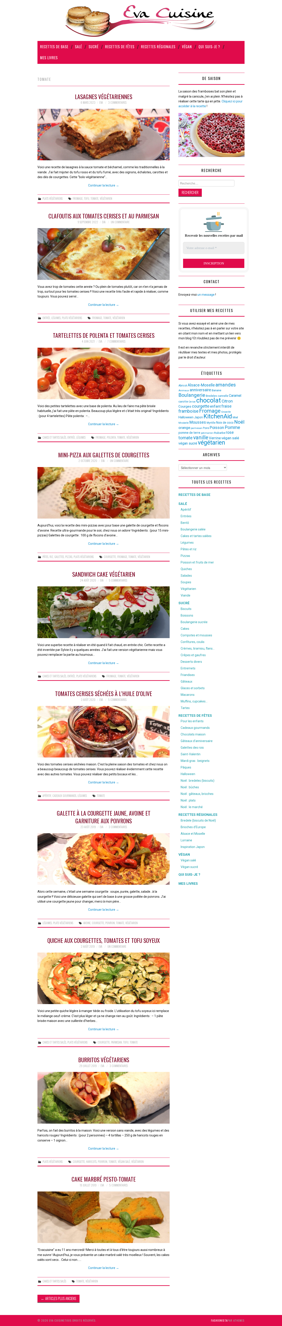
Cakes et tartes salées (196, 536)
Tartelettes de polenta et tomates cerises (103, 335)
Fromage (78, 198)
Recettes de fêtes (119, 46)
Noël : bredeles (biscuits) (197, 780)
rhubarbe (219, 432)
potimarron (207, 433)
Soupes (186, 582)
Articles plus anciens (58, 1298)
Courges (184, 406)
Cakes (185, 628)
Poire (206, 428)
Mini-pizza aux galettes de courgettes (103, 455)
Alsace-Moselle (201, 385)
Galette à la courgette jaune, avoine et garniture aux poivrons (103, 817)
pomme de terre (189, 432)
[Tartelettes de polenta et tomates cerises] (103, 373)
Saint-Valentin (190, 754)
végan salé (124, 1162)
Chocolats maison (193, 734)
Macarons (188, 694)
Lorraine (186, 840)
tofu (86, 198)
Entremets (188, 668)
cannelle (223, 395)
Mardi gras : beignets (195, 761)
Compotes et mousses (196, 635)
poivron (110, 923)
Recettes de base (54, 46)
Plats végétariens (53, 198)
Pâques (186, 767)
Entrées (186, 516)
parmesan (116, 1042)
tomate (94, 198)
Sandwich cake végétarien (103, 574)
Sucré (93, 46)
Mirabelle (183, 422)
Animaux (183, 390)
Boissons (187, 615)
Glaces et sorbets (193, 688)
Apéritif (47, 796)
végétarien (106, 198)
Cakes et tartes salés (54, 437)
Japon (198, 417)
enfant (215, 406)
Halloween (185, 417)
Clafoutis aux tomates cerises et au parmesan (103, 216)
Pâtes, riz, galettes (53, 557)
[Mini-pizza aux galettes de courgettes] (103, 493)
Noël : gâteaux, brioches (197, 794)
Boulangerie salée (193, 529)
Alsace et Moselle (193, 833)
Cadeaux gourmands (64, 796)
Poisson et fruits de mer (197, 562)
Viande (185, 595)
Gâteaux (186, 681)
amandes (225, 385)
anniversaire (200, 390)
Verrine (215, 438)
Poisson (217, 427)
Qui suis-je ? (209, 46)
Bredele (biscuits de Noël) (198, 820)
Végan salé (188, 860)
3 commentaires (117, 102)
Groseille (226, 411)
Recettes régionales (158, 46)
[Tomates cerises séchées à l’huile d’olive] (103, 731)
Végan (187, 46)
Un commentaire (120, 222)
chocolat (208, 400)
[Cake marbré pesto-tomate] (103, 1217)
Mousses (197, 422)
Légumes (56, 318)
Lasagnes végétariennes (103, 96)
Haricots (91, 1162)
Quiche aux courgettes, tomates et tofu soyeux (103, 940)
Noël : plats (188, 800)
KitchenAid (218, 416)
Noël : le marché (192, 807)
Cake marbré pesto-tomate (104, 1179)
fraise (226, 406)
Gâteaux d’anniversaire (197, 741)
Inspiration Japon (193, 847)
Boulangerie (191, 395)
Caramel (235, 395)
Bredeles (211, 395)
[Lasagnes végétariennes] (103, 134)
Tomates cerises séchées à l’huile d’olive (103, 693)
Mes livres (49, 57)
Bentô (185, 522)
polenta (111, 437)
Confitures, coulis (192, 642)
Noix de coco (225, 422)
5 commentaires (118, 580)
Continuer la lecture (103, 185)
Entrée (46, 318)
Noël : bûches (190, 787)
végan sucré (187, 443)
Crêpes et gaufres (193, 655)
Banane (216, 390)
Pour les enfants (192, 721)
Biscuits (186, 609)
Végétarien (188, 589)
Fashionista (219, 1320)
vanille (200, 437)
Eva (101, 102)
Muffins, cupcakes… (194, 701)
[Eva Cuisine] (141, 20)
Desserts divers (191, 661)
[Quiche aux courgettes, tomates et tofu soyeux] (103, 978)
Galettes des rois (192, 747)
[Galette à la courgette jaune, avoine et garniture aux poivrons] (103, 859)
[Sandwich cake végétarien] (103, 612)
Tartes (185, 708)
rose (230, 432)
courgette (110, 557)
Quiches (186, 569)
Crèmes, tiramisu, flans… (198, 648)
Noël (239, 422)
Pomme (232, 427)
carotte (183, 401)
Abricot (182, 385)
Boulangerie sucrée (194, 622)
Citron (227, 401)
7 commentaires (116, 341)
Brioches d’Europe (193, 827)
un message (206, 294)
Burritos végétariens (103, 1059)
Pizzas (68, 557)
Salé (78, 46)
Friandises (188, 675)
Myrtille (211, 422)
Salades (186, 575)
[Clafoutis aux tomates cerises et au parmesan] (103, 254)
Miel (235, 417)
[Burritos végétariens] (103, 1097)
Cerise (192, 401)
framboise (188, 411)
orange (184, 427)
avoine (87, 923)
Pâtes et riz (189, 549)
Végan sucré (189, 867)
